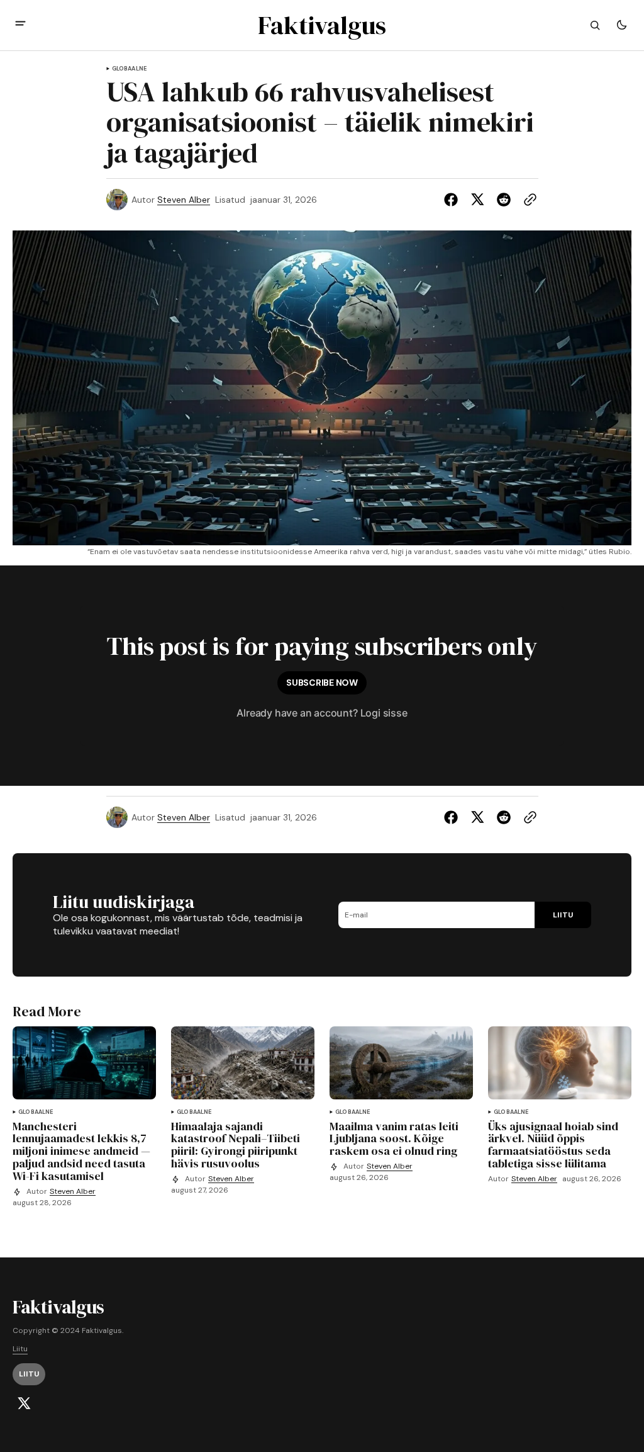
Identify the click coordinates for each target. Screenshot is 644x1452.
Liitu (20, 1349)
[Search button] (595, 25)
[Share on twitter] (477, 199)
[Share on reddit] (504, 199)
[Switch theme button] (621, 25)
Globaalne (129, 69)
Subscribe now (321, 682)
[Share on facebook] (453, 199)
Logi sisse (384, 712)
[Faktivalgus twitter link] (24, 1403)
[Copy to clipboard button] (527, 199)
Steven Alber (183, 200)
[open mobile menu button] (20, 25)
